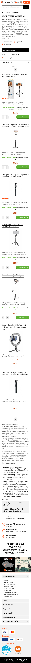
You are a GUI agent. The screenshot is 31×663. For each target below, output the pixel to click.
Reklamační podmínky (10, 586)
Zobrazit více (5, 38)
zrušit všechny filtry (8, 58)
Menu (27, 2)
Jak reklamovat (8, 590)
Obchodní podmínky (9, 584)
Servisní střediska (9, 588)
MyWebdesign (25, 661)
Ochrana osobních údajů (11, 594)
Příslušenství (7, 12)
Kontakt (6, 580)
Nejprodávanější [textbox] (7, 62)
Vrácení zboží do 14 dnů (10, 592)
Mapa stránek (7, 596)
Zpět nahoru (5, 499)
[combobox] (15, 62)
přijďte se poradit (11, 537)
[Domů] (2, 12)
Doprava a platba (8, 582)
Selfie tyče (16, 12)
